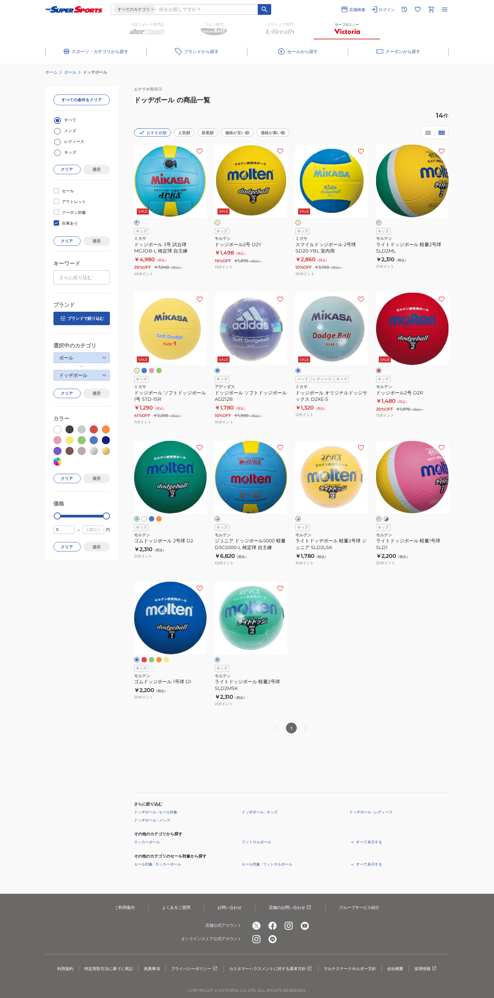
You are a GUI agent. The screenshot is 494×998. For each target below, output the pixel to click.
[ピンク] (151, 370)
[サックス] (298, 370)
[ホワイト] (144, 519)
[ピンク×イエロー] (378, 519)
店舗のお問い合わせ (287, 907)
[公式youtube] (305, 926)
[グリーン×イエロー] (378, 222)
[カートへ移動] (431, 9)
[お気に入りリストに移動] (418, 9)
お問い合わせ (229, 907)
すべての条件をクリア (81, 99)
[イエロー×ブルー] (217, 519)
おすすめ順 (157, 132)
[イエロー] (217, 222)
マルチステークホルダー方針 (350, 968)
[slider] (57, 516)
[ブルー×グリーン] (217, 659)
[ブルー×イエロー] (136, 222)
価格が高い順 (273, 132)
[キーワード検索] (264, 9)
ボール (70, 72)
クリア (67, 169)
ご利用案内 (125, 907)
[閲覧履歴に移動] (404, 9)
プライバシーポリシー (191, 968)
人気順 (184, 132)
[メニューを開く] (445, 9)
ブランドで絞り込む (86, 318)
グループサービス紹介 (359, 907)
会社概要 (395, 968)
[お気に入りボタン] (200, 151)
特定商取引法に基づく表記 (108, 968)
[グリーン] (136, 519)
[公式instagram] (289, 926)
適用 (96, 169)
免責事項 (152, 968)
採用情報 (422, 968)
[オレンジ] (159, 519)
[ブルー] (144, 370)
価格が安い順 (237, 132)
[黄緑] (159, 370)
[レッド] (378, 370)
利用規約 (65, 968)
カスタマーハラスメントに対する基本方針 (267, 968)
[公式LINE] (273, 939)
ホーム (51, 72)
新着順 (208, 132)
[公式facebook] (273, 926)
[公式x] (256, 926)
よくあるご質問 (176, 907)
